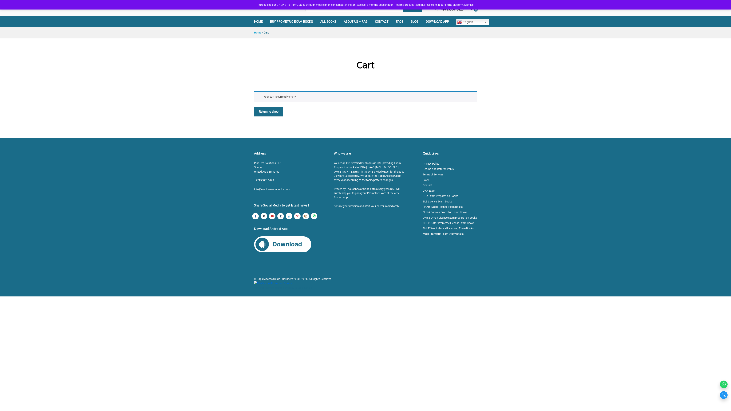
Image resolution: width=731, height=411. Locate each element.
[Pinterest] (297, 216)
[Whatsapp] (314, 216)
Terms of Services (433, 174)
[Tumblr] (280, 216)
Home (258, 21)
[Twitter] (264, 216)
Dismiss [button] (468, 4)
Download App (437, 21)
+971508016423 (264, 180)
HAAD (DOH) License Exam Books (443, 206)
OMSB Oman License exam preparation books (450, 217)
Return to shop (269, 111)
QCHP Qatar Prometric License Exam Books (448, 223)
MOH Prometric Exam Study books (443, 233)
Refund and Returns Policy (438, 168)
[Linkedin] (289, 216)
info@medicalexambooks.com (272, 189)
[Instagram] (305, 216)
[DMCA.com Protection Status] (273, 283)
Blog (414, 21)
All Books (328, 21)
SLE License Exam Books (437, 201)
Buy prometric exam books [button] (291, 21)
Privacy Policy (431, 163)
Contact (382, 21)
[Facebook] (255, 216)
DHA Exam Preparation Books (440, 196)
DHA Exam (429, 190)
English (467, 22)
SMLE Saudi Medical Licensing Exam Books (448, 228)
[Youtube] (272, 216)
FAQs (399, 21)
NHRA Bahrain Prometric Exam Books (445, 212)
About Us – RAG (356, 21)
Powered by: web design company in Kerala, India (283, 287)
